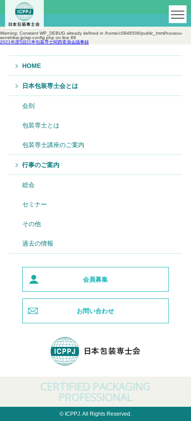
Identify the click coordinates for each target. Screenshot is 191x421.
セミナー (34, 204)
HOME (31, 65)
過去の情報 (37, 243)
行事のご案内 (41, 164)
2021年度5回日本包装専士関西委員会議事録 (44, 42)
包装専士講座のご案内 (53, 144)
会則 (28, 105)
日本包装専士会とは (50, 85)
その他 (31, 223)
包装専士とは (41, 125)
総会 (28, 184)
